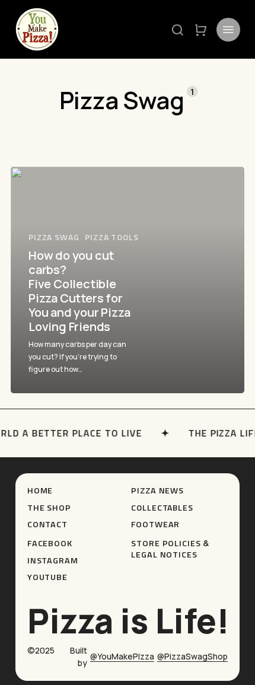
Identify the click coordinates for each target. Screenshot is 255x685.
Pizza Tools (111, 237)
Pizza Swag (53, 237)
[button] (177, 29)
